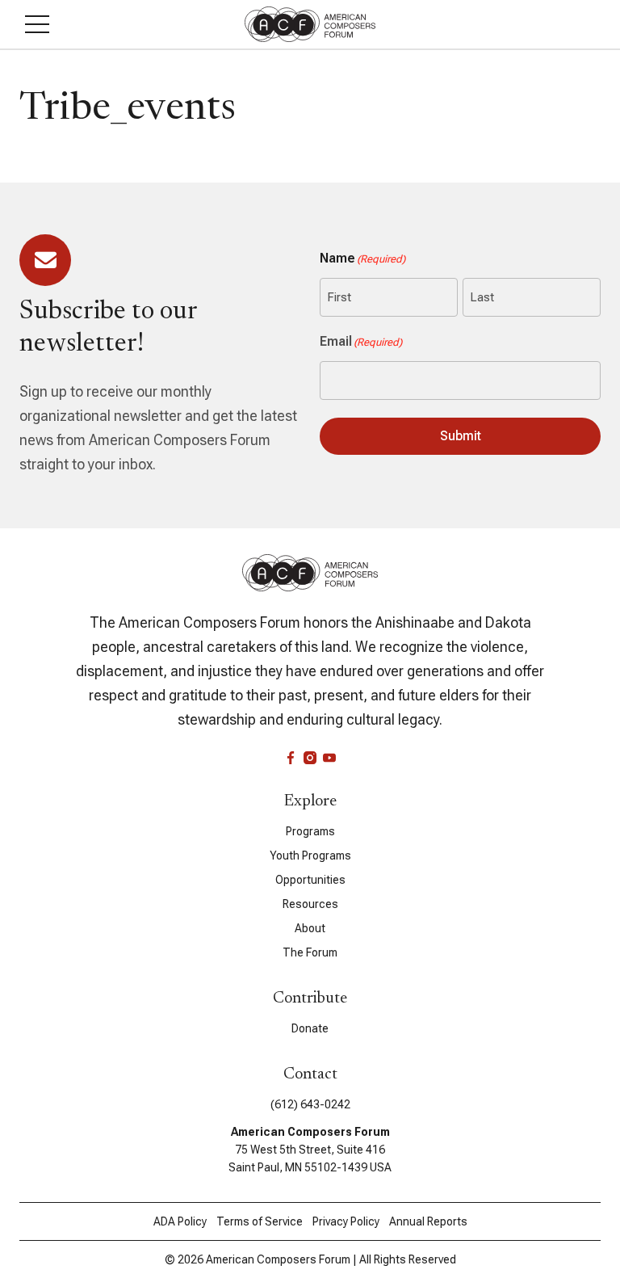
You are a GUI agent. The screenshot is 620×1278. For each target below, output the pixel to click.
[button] (37, 24)
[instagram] (310, 757)
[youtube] (329, 757)
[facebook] (290, 757)
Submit (460, 436)
